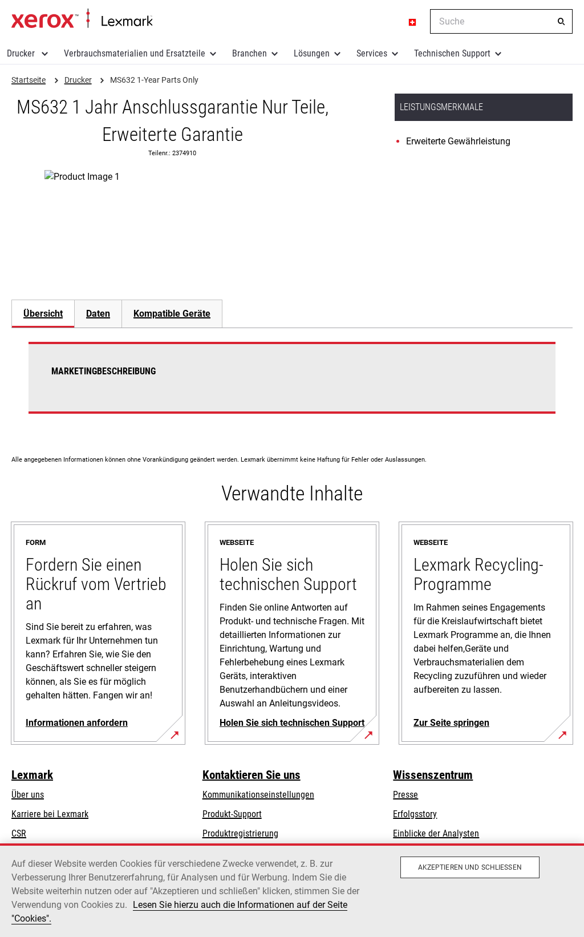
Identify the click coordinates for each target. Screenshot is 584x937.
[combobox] (501, 21)
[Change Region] (413, 21)
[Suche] (561, 22)
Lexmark (32, 775)
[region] (292, 890)
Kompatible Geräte (171, 313)
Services (371, 53)
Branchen (249, 53)
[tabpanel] (292, 384)
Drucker (22, 53)
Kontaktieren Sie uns (251, 775)
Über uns (27, 794)
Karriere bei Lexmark (49, 814)
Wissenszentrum (433, 775)
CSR (18, 833)
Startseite (81, 19)
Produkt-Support (232, 814)
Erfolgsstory (415, 814)
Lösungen (312, 53)
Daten (98, 313)
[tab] (42, 314)
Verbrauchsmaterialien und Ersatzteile (134, 53)
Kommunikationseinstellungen (258, 794)
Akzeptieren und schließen (470, 867)
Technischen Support (452, 53)
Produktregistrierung (240, 833)
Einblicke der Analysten (436, 833)
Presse (405, 794)
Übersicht (43, 313)
